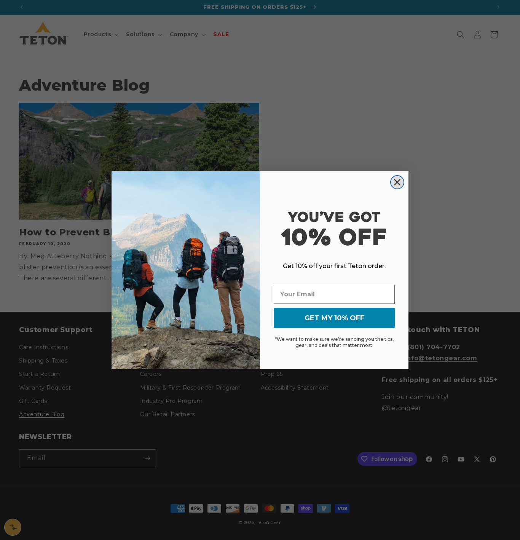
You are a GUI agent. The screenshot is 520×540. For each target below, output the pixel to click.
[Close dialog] (397, 182)
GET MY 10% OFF (334, 318)
